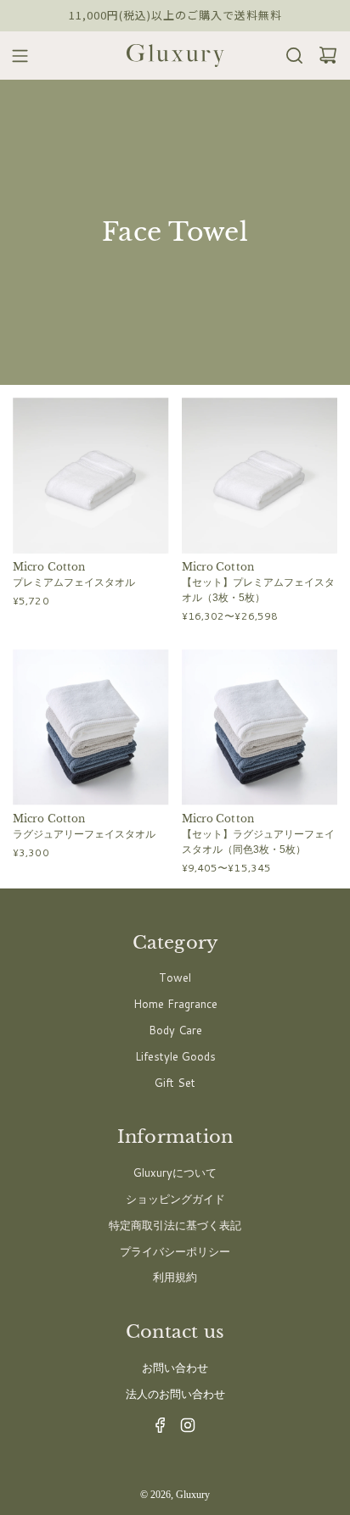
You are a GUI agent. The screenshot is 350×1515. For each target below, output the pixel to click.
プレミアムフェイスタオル (74, 582)
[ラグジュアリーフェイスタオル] (91, 727)
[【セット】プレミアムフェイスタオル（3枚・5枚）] (260, 476)
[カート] (322, 55)
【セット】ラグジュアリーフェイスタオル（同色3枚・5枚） (258, 841)
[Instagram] (182, 1429)
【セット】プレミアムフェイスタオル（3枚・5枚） (258, 590)
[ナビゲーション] (14, 55)
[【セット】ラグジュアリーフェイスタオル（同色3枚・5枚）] (260, 727)
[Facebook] (155, 1429)
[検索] (289, 55)
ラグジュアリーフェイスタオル (84, 834)
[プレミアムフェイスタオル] (91, 476)
